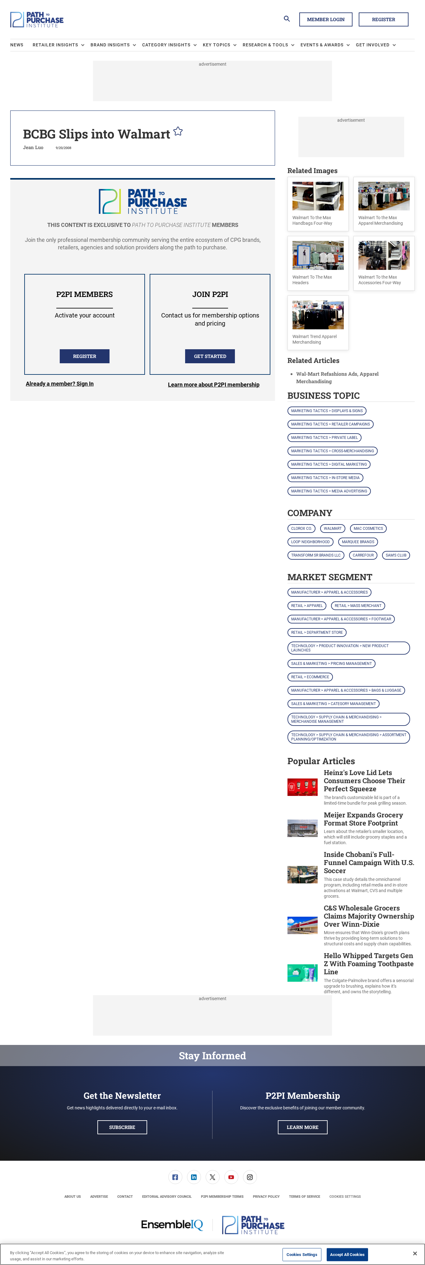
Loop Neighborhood (310, 542)
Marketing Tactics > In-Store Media (325, 478)
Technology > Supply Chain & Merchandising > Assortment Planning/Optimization (348, 737)
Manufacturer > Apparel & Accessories (329, 592)
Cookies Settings (345, 1196)
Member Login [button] (326, 19)
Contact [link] (125, 1197)
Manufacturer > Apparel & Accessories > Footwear (341, 619)
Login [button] (60, 385)
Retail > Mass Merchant (358, 606)
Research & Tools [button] (265, 44)
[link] (175, 1177)
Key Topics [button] (216, 44)
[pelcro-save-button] (176, 132)
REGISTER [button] (84, 356)
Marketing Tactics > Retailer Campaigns (330, 424)
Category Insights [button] (166, 44)
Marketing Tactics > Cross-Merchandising (332, 451)
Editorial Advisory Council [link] (167, 1197)
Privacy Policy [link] (266, 1197)
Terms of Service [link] (304, 1197)
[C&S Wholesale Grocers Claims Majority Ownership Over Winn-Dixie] (302, 925)
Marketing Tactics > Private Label (324, 437)
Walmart (333, 528)
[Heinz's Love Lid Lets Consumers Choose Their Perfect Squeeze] (302, 787)
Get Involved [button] (373, 44)
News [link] (16, 44)
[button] (318, 204)
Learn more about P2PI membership (213, 384)
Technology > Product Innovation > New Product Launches (340, 648)
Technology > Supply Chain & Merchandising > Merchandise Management (336, 719)
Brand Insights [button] (110, 44)
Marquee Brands (358, 542)
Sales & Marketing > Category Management (333, 704)
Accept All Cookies (347, 1254)
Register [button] (383, 19)
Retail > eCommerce (310, 677)
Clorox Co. (301, 528)
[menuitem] (21, 45)
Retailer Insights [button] (55, 44)
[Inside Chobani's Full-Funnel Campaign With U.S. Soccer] (302, 874)
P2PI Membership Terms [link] (222, 1197)
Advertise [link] (99, 1197)
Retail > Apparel (307, 606)
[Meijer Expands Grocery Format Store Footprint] (302, 828)
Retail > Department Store (317, 632)
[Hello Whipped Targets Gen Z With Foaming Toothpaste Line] (302, 973)
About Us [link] (72, 1197)
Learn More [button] (303, 1127)
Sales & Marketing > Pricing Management (331, 663)
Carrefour (363, 555)
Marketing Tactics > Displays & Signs (327, 411)
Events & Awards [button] (322, 44)
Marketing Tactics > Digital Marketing (329, 464)
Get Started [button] (210, 356)
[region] (212, 1254)
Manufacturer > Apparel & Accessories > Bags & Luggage (346, 690)
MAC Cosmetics (368, 528)
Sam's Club (396, 555)
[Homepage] (36, 19)
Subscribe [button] (122, 1127)
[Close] (415, 1253)
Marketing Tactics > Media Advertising (329, 491)
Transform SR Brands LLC (316, 555)
